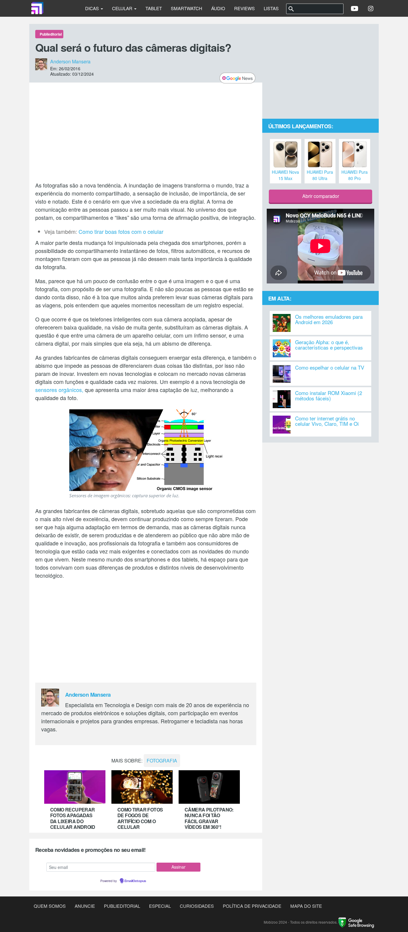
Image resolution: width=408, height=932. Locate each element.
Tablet (153, 8)
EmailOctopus (135, 881)
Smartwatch (186, 8)
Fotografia (162, 760)
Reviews (244, 8)
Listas (271, 8)
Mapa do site (306, 906)
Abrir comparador (320, 196)
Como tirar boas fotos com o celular (121, 231)
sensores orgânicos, (59, 389)
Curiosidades (197, 906)
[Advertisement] (145, 132)
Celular (123, 8)
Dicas (92, 8)
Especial (160, 906)
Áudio (218, 8)
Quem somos (50, 906)
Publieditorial (122, 906)
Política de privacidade (252, 906)
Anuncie (85, 906)
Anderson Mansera (70, 61)
